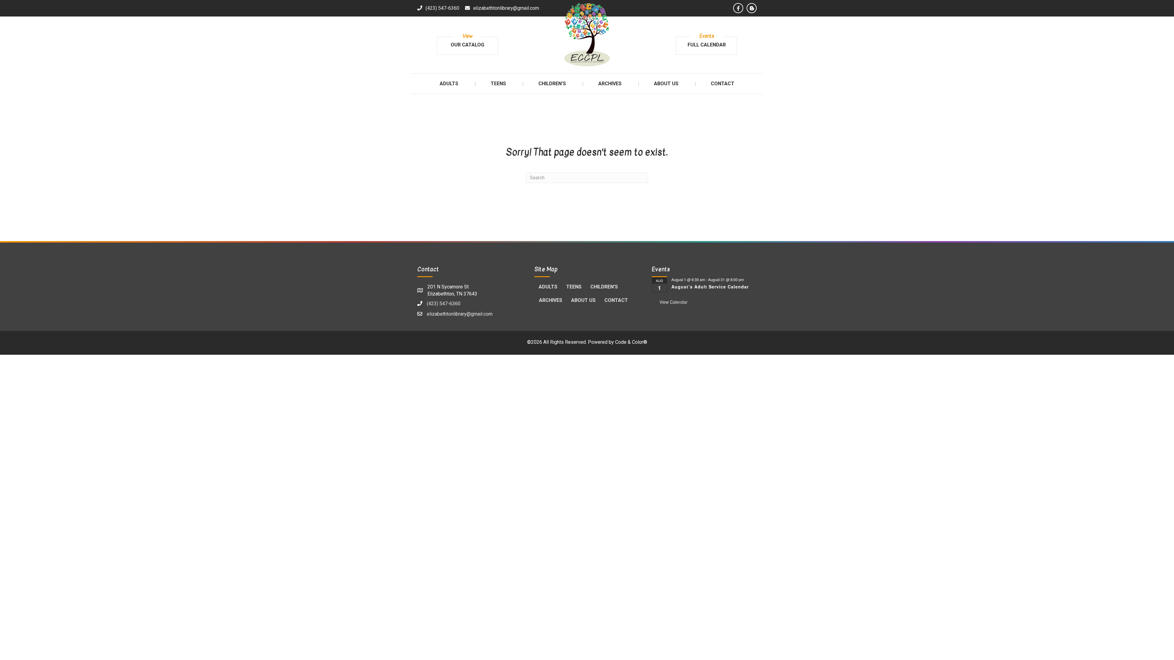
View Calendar (673, 302)
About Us (583, 300)
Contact (616, 300)
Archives (550, 300)
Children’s (604, 287)
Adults (548, 287)
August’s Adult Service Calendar (710, 287)
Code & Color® (631, 342)
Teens (573, 287)
